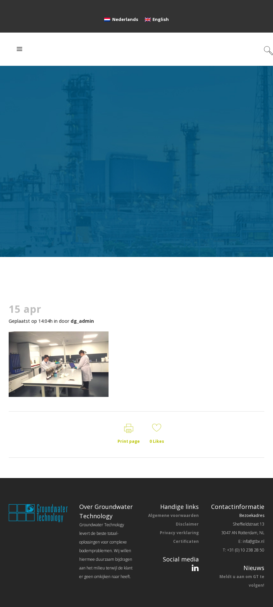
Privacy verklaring (179, 533)
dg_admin (82, 321)
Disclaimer (187, 524)
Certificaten (186, 541)
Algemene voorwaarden (173, 515)
